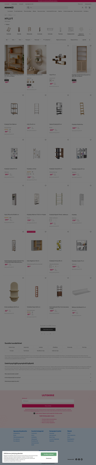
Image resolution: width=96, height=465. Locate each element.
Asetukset (48, 458)
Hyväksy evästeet (49, 454)
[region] (30, 457)
